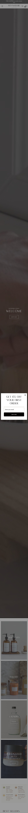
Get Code (14, 414)
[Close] (25, 395)
